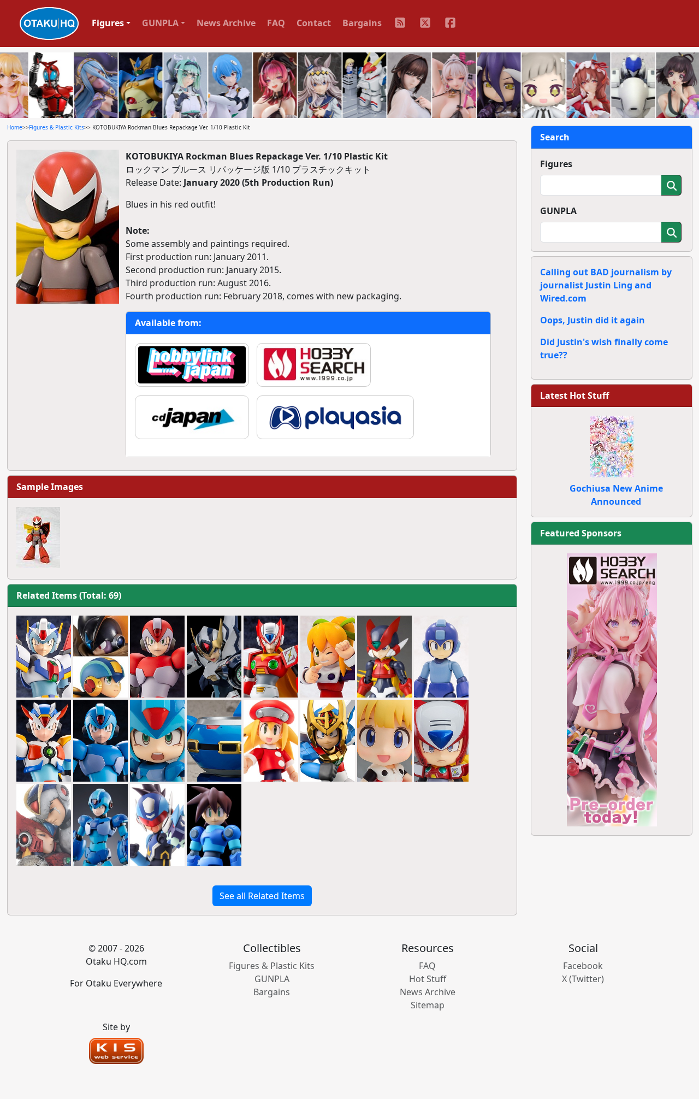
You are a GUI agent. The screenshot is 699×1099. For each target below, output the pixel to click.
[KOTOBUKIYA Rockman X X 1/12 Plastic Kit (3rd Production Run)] (100, 741)
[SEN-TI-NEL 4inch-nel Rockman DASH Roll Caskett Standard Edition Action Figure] (271, 741)
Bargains (362, 23)
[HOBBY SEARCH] (612, 689)
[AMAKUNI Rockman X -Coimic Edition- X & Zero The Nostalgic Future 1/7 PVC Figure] (43, 825)
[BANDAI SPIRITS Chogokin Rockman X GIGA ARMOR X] (100, 825)
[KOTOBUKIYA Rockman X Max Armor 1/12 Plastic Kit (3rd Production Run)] (43, 741)
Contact (314, 23)
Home (14, 127)
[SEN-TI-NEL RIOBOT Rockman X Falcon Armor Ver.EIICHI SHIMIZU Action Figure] (214, 657)
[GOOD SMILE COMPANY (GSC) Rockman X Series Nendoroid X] (157, 741)
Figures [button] (108, 23)
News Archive (226, 23)
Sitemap (428, 1005)
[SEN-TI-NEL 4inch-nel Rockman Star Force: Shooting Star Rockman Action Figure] (157, 825)
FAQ (276, 23)
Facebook (583, 966)
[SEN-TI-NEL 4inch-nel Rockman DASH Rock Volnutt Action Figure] (214, 825)
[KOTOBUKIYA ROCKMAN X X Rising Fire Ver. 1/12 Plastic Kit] (157, 657)
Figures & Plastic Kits (56, 127)
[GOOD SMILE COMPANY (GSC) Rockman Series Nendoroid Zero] (441, 741)
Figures (556, 164)
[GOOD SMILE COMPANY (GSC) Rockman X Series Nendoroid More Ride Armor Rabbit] (214, 741)
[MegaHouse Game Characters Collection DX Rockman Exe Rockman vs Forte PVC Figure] (100, 657)
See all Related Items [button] (262, 896)
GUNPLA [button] (160, 23)
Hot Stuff (427, 979)
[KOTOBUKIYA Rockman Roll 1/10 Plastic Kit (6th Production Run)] (327, 657)
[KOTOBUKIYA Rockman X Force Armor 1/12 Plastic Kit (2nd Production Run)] (43, 657)
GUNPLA (558, 211)
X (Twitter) (583, 979)
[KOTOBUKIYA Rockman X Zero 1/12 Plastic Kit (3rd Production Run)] (271, 657)
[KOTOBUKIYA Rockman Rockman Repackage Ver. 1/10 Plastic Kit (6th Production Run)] (441, 657)
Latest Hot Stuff (574, 395)
